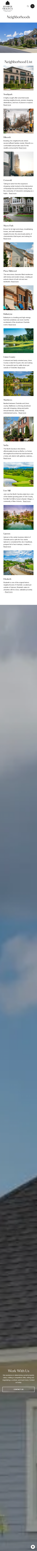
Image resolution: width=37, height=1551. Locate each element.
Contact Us (18, 1389)
